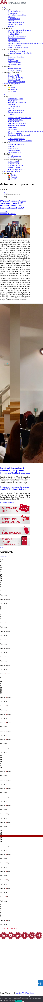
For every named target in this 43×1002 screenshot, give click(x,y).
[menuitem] (23, 7)
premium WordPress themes (25, 993)
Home (6, 193)
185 (9, 502)
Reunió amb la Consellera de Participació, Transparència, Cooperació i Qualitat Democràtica (15, 470)
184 (6, 502)
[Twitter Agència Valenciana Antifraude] (17, 938)
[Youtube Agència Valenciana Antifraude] (10, 938)
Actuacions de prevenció (8, 214)
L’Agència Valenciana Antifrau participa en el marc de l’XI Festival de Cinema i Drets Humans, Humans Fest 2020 (13, 204)
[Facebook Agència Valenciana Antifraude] (24, 938)
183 (4, 502)
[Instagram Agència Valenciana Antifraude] (31, 938)
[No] (23, 1001)
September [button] (3, 556)
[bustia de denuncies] (15, 513)
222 (18, 502)
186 (11, 502)
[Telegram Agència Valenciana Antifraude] (38, 938)
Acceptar (19, 1001)
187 (14, 502)
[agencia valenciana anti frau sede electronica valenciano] (15, 535)
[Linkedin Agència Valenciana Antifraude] (3, 938)
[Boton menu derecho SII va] (15, 545)
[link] (13, 4)
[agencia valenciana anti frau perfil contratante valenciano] (15, 524)
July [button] (1, 547)
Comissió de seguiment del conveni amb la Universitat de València (14, 488)
